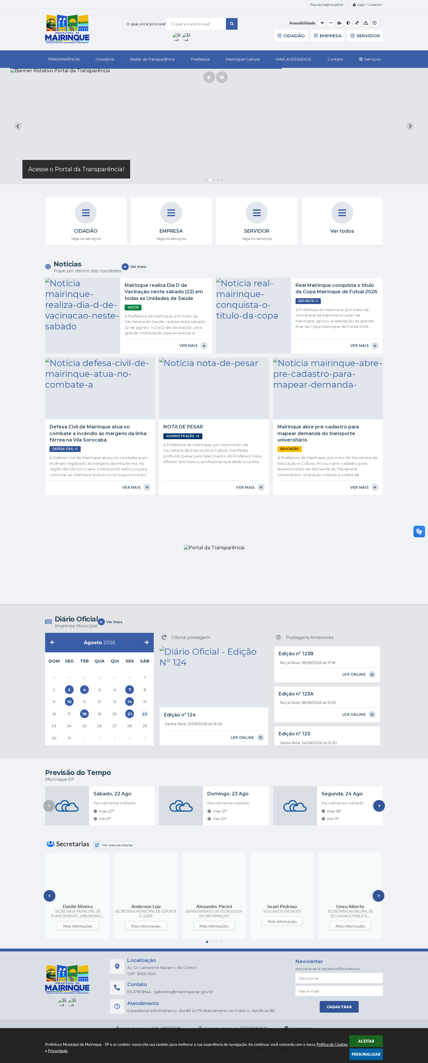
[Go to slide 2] (209, 180)
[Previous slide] (18, 126)
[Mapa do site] (365, 23)
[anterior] (52, 642)
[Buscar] (232, 24)
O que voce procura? (146, 24)
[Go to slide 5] (222, 180)
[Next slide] (410, 126)
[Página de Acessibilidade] (374, 23)
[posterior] (146, 642)
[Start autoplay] (209, 77)
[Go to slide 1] (206, 180)
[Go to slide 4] (218, 180)
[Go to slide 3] (214, 180)
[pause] (222, 77)
